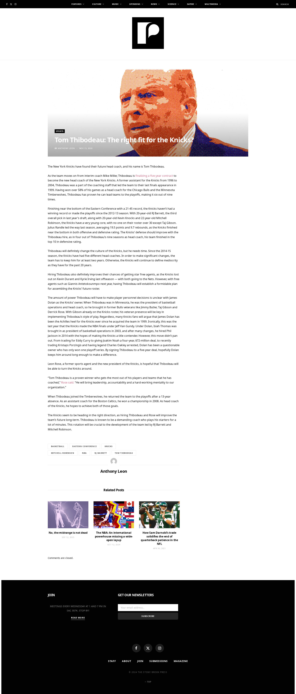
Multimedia (211, 4)
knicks (109, 446)
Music (115, 4)
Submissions (158, 661)
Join (140, 661)
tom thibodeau (124, 453)
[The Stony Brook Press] (148, 33)
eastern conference (84, 446)
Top (148, 681)
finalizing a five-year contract (154, 176)
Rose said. (67, 382)
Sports (60, 131)
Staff (112, 661)
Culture (96, 4)
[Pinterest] (31, 194)
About (126, 661)
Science (172, 4)
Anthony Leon (66, 148)
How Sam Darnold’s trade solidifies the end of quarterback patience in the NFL (159, 538)
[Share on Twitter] (31, 186)
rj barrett (101, 453)
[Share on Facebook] (31, 178)
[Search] (277, 4)
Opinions (134, 4)
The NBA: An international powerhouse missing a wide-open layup (114, 536)
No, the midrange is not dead (68, 533)
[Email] (31, 203)
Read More (78, 617)
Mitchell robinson (62, 453)
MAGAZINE (181, 661)
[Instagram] (159, 648)
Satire (190, 4)
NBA (84, 453)
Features (76, 4)
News (154, 4)
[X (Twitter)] (148, 648)
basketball (57, 446)
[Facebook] (136, 648)
